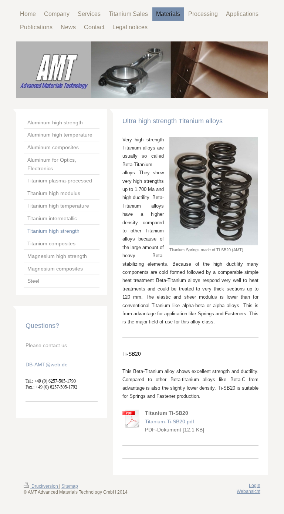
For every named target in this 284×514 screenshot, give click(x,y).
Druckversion (44, 486)
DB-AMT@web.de (47, 364)
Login (254, 485)
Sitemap (69, 486)
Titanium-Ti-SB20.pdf (169, 421)
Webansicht (248, 491)
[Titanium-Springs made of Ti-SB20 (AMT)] (213, 191)
